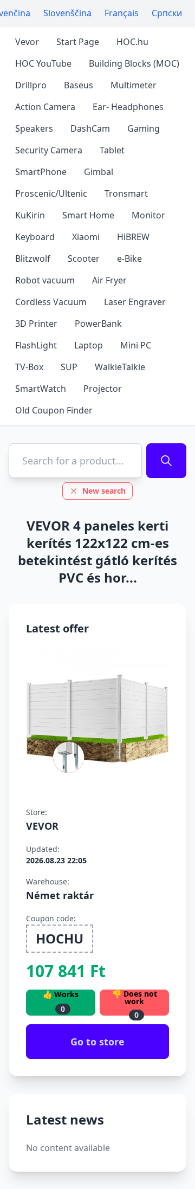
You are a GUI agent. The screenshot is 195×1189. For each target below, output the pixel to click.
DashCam (90, 128)
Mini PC (135, 345)
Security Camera (48, 150)
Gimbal (98, 172)
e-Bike (129, 258)
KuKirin (30, 215)
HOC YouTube (43, 63)
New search (104, 491)
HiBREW (133, 237)
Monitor (148, 215)
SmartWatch (40, 389)
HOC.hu (132, 42)
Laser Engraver (135, 302)
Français (122, 13)
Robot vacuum (45, 280)
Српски (167, 13)
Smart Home (88, 215)
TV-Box (29, 367)
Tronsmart (126, 193)
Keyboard (35, 237)
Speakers (34, 128)
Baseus (78, 85)
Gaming (143, 128)
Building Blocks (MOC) (134, 63)
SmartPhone (41, 172)
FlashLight (36, 345)
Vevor (27, 42)
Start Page (77, 42)
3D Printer (36, 323)
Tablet (112, 150)
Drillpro (31, 85)
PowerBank (98, 323)
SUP (69, 367)
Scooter (84, 258)
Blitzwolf (32, 258)
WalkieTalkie (120, 367)
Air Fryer (109, 280)
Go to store (97, 1041)
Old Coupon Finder (54, 410)
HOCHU (59, 938)
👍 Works (61, 1002)
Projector (102, 389)
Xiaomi (86, 237)
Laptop (88, 345)
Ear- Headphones (128, 107)
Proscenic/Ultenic (51, 193)
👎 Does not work (134, 1003)
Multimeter (133, 85)
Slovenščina (67, 13)
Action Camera (45, 107)
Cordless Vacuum (51, 302)
